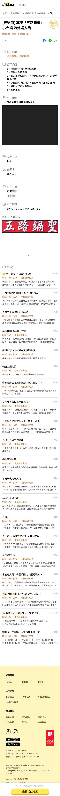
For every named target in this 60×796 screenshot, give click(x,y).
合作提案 (42, 722)
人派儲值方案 (12, 701)
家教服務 (26, 717)
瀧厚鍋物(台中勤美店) (35, 13)
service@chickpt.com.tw (26, 753)
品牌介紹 (10, 717)
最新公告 (42, 717)
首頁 (4, 13)
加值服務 (26, 697)
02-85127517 (20, 750)
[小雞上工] (8, 4)
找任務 (25, 681)
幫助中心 (26, 722)
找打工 (9, 681)
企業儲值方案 (44, 697)
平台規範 (10, 722)
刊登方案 (10, 697)
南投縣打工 (15, 13)
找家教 (41, 681)
